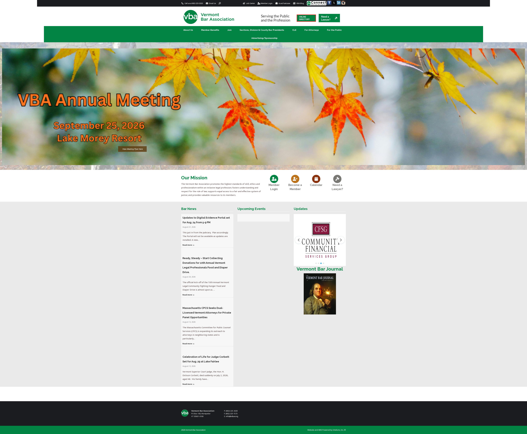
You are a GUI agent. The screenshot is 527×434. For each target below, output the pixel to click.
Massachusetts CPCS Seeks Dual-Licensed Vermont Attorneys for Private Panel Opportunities (207, 313)
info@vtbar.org (232, 416)
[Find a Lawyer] (337, 179)
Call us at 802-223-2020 (194, 3)
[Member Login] (274, 179)
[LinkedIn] (339, 3)
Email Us (212, 3)
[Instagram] (343, 3)
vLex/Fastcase (284, 3)
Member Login (266, 3)
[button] (330, 240)
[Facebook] (329, 3)
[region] (263, 106)
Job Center (250, 3)
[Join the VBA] (295, 179)
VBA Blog (300, 3)
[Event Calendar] (316, 179)
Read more (187, 245)
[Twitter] (334, 3)
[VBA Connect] (317, 3)
